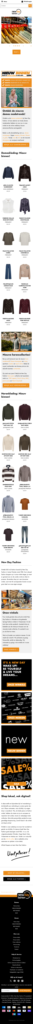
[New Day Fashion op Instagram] (22, 981)
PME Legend (12, 378)
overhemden (16, 369)
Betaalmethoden (16, 965)
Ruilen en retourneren (16, 967)
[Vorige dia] (10, 46)
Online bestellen (16, 960)
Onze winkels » (11, 650)
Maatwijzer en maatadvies (16, 970)
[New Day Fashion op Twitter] (11, 981)
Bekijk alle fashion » (16, 879)
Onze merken (16, 940)
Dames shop (16, 906)
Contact (16, 949)
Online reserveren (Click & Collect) (16, 963)
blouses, (22, 135)
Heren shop (16, 922)
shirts (19, 138)
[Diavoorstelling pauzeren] (31, 46)
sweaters (16, 135)
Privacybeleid (27, 996)
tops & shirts (19, 364)
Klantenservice (16, 958)
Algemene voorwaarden (26, 998)
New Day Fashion (18, 996)
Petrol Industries (17, 381)
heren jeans (11, 376)
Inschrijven (25, 991)
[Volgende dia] (23, 46)
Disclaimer (4, 998)
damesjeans (6, 140)
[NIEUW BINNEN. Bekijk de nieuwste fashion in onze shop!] (16, 76)
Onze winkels (16, 937)
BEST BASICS (16, 910)
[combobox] (14, 5)
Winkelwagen (26, 1)
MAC (27, 378)
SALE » (16, 52)
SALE (16, 913)
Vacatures (16, 947)
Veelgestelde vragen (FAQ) (16, 972)
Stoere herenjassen (16, 361)
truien (14, 138)
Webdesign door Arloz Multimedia (16, 1020)
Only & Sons (21, 378)
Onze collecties (16, 942)
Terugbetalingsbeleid (13, 998)
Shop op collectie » (16, 873)
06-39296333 (16, 1004)
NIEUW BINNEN (16, 908)
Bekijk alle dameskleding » (16, 145)
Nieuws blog (16, 944)
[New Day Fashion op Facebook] (15, 981)
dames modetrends (16, 118)
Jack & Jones (6, 381)
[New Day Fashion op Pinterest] (18, 981)
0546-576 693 (21, 1002)
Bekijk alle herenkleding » (16, 385)
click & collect (10, 839)
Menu (5, 1)
